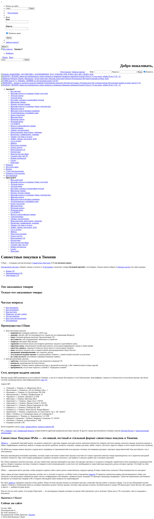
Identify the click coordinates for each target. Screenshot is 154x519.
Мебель (14, 143)
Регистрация (13, 13)
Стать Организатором (15, 171)
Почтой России (127, 431)
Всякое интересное (18, 158)
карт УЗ (44, 380)
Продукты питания (18, 145)
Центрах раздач (123, 267)
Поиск (5, 57)
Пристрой (15, 163)
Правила (9, 165)
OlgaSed (31, 515)
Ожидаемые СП (12, 275)
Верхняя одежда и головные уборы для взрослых (31, 106)
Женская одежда (17, 109)
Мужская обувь (17, 122)
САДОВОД (15, 124)
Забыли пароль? (12, 42)
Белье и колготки (18, 115)
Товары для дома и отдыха (21, 137)
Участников (48, 267)
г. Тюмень (8, 431)
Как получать (11, 312)
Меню (5, 47)
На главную (8, 49)
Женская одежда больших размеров (25, 111)
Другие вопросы (12, 316)
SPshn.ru (4, 443)
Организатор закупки (10, 267)
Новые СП (10, 271)
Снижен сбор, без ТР (19, 156)
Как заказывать (12, 308)
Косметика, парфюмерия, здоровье (25, 134)
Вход (11, 57)
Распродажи (16, 152)
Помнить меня (14, 33)
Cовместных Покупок (41, 263)
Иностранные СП (18, 150)
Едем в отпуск (16, 147)
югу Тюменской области (24, 431)
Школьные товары (18, 102)
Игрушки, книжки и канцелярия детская (27, 100)
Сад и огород (16, 141)
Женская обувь (17, 117)
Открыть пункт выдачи (15, 173)
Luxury (13, 160)
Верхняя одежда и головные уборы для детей (29, 93)
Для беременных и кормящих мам (24, 113)
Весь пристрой (17, 180)
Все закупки (16, 91)
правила (92, 474)
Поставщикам (11, 176)
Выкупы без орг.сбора (20, 154)
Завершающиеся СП (14, 273)
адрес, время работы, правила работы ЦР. (37, 427)
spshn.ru (12, 483)
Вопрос (9, 169)
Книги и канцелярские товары (23, 126)
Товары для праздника (20, 130)
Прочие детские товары (20, 104)
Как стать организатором (16, 318)
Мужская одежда (17, 119)
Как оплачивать (12, 310)
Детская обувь (16, 98)
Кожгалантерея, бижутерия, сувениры (26, 132)
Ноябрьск (10, 53)
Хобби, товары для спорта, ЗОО (24, 139)
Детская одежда (17, 96)
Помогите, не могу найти (16, 314)
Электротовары (17, 128)
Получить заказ (12, 167)
